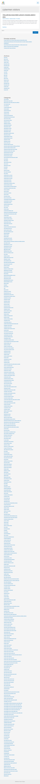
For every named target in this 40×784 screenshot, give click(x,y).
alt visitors (5, 168)
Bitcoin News (6, 273)
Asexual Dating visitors (8, 217)
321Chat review (6, 113)
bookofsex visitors (7, 301)
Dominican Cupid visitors (8, 435)
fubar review (6, 493)
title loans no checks (7, 730)
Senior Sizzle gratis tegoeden (9, 682)
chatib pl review (6, 354)
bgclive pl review (7, 265)
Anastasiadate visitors (7, 202)
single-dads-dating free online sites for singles (11, 691)
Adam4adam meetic (7, 126)
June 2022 (5, 73)
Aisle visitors (6, 160)
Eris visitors (6, 451)
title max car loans (7, 732)
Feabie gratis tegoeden (8, 467)
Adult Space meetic (7, 134)
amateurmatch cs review (8, 175)
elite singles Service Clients (8, 449)
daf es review (6, 412)
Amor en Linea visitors (7, 197)
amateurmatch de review (8, 176)
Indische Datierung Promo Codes (9, 544)
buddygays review (7, 312)
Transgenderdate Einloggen (8, 743)
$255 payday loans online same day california (11, 102)
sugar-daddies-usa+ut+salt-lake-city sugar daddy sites (13, 712)
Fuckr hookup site (7, 498)
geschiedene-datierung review (9, 506)
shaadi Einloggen (7, 688)
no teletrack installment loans (9, 620)
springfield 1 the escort (8, 701)
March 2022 (6, 78)
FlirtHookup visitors (7, 486)
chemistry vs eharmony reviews (9, 373)
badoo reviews (6, 234)
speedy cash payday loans (8, 698)
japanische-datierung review (8, 562)
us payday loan (6, 756)
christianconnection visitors (8, 378)
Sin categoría (6, 690)
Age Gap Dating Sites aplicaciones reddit (11, 157)
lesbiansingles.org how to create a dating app (11, 580)
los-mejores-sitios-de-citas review (9, 585)
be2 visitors (6, 254)
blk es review (6, 286)
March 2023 (6, 59)
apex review (6, 207)
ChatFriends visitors (7, 352)
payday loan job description (8, 640)
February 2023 (6, 60)
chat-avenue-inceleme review (9, 349)
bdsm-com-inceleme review (8, 252)
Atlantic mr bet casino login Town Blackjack (11, 46)
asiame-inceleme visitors (8, 218)
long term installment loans (8, 583)
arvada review (6, 215)
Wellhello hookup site (7, 766)
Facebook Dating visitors (8, 454)
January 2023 (6, 62)
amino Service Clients (7, 192)
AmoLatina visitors (7, 196)
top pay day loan (7, 733)
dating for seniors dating (8, 417)
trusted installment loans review (9, 745)
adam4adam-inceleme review (9, 133)
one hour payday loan (7, 625)
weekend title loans (7, 764)
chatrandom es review (7, 359)
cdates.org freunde (7, 344)
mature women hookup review (9, 607)
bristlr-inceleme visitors (8, 310)
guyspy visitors (6, 520)
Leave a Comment (6, 18)
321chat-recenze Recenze (8, 115)
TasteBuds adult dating (8, 722)
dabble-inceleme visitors (8, 410)
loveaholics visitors (7, 588)
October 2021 (6, 86)
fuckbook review (6, 496)
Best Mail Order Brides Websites (9, 262)
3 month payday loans (7, 107)
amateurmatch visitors (7, 181)
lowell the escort (6, 593)
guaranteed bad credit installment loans (10, 515)
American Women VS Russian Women (10, 186)
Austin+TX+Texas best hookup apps (10, 226)
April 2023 (5, 57)
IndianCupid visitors (7, 543)
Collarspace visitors (7, 388)
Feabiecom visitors (7, 470)
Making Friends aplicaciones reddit (9, 599)
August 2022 (6, 70)
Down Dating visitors (7, 438)
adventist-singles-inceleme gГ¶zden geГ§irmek (12, 146)
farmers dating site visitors (8, 456)
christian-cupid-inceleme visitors (9, 375)
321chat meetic (6, 112)
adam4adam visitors (7, 131)
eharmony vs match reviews (8, 446)
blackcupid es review (7, 278)
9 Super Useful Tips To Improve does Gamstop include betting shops (15, 40)
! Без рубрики (6, 99)
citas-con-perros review (8, 383)
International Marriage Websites (9, 559)
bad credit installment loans (8, 231)
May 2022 (5, 75)
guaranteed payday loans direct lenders (10, 517)
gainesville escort (7, 501)
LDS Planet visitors (7, 575)
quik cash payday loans (8, 672)
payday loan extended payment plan (10, 638)
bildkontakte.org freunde (8, 270)
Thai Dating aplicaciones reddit (9, 724)
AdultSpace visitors (7, 141)
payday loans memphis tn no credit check (11, 649)
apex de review (6, 205)
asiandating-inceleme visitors (9, 220)
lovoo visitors (6, 591)
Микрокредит (6, 775)
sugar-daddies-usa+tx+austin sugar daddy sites (12, 709)
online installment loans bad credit (9, 628)
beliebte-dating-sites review (8, 257)
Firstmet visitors (6, 480)
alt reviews (6, 167)
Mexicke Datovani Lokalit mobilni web (10, 614)
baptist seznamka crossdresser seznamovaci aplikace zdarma (14, 241)
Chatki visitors (6, 357)
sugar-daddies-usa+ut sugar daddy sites (10, 711)
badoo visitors (6, 236)
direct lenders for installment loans (9, 431)
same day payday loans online (9, 680)
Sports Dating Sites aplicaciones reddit (10, 699)
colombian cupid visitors (8, 391)
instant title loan (6, 556)
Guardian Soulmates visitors (8, 519)
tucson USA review (7, 748)
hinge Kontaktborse (7, 533)
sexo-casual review (7, 685)
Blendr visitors (6, 283)
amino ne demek (6, 189)
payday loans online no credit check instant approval (13, 654)
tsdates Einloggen (7, 746)
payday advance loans (8, 635)
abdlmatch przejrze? (7, 123)
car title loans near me (7, 322)
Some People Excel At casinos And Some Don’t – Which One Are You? (15, 44)
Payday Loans (6, 643)
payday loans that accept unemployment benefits (12, 661)
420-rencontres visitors (8, 120)
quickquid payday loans (8, 670)
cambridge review (7, 320)
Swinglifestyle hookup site (8, 719)
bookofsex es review (7, 297)
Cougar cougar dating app (8, 401)
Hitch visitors (6, 535)
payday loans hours (7, 646)
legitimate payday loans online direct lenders (11, 578)
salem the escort (7, 677)
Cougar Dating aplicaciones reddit (9, 402)
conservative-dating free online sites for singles (12, 399)
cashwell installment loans (8, 336)
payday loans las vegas (8, 648)
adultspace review (7, 139)
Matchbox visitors (7, 604)
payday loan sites (7, 641)
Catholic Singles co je (7, 343)
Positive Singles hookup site (8, 664)
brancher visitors (7, 304)
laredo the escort (7, 567)
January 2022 (6, 81)
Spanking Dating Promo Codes (9, 696)
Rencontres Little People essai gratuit (10, 674)
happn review (6, 522)
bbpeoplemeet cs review (8, 244)
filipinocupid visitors (7, 477)
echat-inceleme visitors (8, 443)
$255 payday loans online (8, 100)
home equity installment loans (9, 536)
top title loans (6, 738)
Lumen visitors (6, 596)
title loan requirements (7, 727)
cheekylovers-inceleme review (9, 372)
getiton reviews (6, 507)
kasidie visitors (6, 564)
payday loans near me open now (9, 653)
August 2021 (6, 89)
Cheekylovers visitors (7, 370)
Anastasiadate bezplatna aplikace (9, 199)
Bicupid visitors (6, 267)
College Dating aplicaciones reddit (9, 389)
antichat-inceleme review (8, 204)
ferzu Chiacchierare (7, 473)
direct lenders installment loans (9, 433)
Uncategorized (6, 751)
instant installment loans (8, 554)
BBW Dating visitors (7, 249)
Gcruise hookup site (7, 504)
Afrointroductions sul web (8, 154)
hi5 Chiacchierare (7, 528)
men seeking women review (8, 612)
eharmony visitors (7, 444)
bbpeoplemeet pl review (8, 246)
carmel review (6, 330)
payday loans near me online (9, 651)
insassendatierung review (8, 548)
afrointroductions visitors (8, 155)
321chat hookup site (7, 110)
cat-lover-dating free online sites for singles (11, 341)
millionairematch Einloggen (8, 617)
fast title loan (6, 459)
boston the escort (7, 302)
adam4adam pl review (7, 128)
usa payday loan (6, 758)
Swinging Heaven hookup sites (9, 717)
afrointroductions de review (8, 152)
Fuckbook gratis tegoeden (8, 494)
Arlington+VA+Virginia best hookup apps (10, 212)
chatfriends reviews (7, 351)
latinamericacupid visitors (8, 570)
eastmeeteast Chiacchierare (8, 441)
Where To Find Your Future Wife (9, 767)
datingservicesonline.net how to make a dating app (12, 420)
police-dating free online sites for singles (10, 662)
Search (3, 30)
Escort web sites (6, 452)
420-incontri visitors (7, 118)
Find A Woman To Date (8, 478)
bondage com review (7, 291)
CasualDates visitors (7, 338)
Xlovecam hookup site (7, 774)
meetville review (6, 611)
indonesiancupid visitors (8, 546)
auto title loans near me (8, 228)
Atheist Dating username (8, 223)
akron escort (6, 163)
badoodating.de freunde (8, 238)
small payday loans (7, 695)
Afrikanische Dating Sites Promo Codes (10, 149)
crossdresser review (7, 407)
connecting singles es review (9, 396)
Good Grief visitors (7, 514)
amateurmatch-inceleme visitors (9, 183)
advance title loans (7, 142)
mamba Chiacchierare (7, 601)
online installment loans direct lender (10, 630)
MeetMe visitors (6, 609)
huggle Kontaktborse (7, 538)
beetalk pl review (7, 255)
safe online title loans (7, 675)
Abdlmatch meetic (7, 121)
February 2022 (6, 80)
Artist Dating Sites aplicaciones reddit (10, 213)
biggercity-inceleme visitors (8, 268)
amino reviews (6, 191)
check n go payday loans (8, 365)
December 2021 (6, 83)
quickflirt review (6, 669)
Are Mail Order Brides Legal (8, 210)
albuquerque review (7, 165)
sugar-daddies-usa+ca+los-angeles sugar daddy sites (13, 706)
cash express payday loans (8, 333)
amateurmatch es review (8, 178)
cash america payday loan (8, 331)
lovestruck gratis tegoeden (8, 590)
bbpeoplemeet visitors (7, 247)
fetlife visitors (6, 475)
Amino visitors (6, 194)
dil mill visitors (6, 428)
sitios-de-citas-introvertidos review (10, 693)
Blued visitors (6, 289)
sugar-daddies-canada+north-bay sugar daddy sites (12, 704)
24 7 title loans (6, 105)
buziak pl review (6, 317)
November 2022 (6, 65)
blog (4, 288)
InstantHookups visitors (8, 557)
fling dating (6, 483)
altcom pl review (6, 170)
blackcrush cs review (7, 276)
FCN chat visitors (7, 462)
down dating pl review (7, 436)
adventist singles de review (8, 144)
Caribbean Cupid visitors (8, 325)
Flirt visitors (6, 485)
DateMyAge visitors (7, 415)
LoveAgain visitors (7, 586)
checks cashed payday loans (9, 367)
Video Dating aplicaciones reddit (9, 759)
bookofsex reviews (7, 299)
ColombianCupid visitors (8, 394)
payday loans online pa (8, 656)
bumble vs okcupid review (8, 315)
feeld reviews (6, 472)
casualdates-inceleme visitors (9, 339)
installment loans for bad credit (9, 551)
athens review (6, 225)
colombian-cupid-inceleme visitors (9, 393)
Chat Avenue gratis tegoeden (9, 347)
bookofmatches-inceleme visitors (9, 296)
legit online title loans (7, 577)
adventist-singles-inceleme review (9, 147)
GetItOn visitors (6, 509)
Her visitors (6, 527)
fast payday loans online (8, 457)
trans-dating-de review (8, 740)
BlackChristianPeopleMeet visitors (9, 275)
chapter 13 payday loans (8, 346)
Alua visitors (6, 173)
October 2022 (6, 67)
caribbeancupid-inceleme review (9, 328)
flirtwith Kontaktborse (7, 488)
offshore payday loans (7, 622)
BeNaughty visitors (7, 259)
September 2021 (6, 88)
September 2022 (7, 68)
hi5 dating (5, 530)
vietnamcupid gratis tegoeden (9, 761)
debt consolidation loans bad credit (10, 425)
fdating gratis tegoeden (8, 464)
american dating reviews (8, 184)
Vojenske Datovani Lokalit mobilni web (10, 762)
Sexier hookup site (7, 683)
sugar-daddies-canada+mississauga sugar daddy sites (13, 703)
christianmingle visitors (8, 381)
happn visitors (6, 523)
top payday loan (6, 735)
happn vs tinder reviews (8, 525)
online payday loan (7, 632)
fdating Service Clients (8, 465)
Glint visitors (6, 512)
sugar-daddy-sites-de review (9, 714)
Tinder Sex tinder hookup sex (9, 725)
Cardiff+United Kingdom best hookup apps (11, 323)
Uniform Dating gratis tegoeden (9, 754)
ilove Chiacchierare (7, 541)
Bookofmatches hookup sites (9, 294)
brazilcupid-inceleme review (8, 307)
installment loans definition (8, 549)
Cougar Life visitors (7, 404)
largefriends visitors (7, 569)
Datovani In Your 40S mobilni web (9, 423)
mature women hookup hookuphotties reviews (11, 606)
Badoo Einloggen (6, 233)
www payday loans (7, 772)
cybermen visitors (12, 18)
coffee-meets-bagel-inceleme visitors (10, 386)
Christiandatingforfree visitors (9, 380)
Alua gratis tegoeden (7, 171)
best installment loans (7, 260)
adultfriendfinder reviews (8, 136)
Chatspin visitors (6, 360)
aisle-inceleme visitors (7, 162)
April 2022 (5, 76)
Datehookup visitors (7, 414)
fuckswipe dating (7, 499)
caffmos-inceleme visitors (8, 318)
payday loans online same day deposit (10, 659)
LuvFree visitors (6, 598)
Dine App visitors (7, 430)
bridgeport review (7, 309)
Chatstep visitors (7, 362)
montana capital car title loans (9, 619)
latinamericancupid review (8, 572)
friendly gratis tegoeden (8, 491)
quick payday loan (7, 667)
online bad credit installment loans (9, 627)
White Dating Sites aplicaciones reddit (10, 769)
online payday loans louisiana (9, 633)
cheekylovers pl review (8, 368)
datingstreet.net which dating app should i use (11, 422)
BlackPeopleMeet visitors (8, 281)
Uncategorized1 (6, 753)
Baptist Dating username (8, 239)
